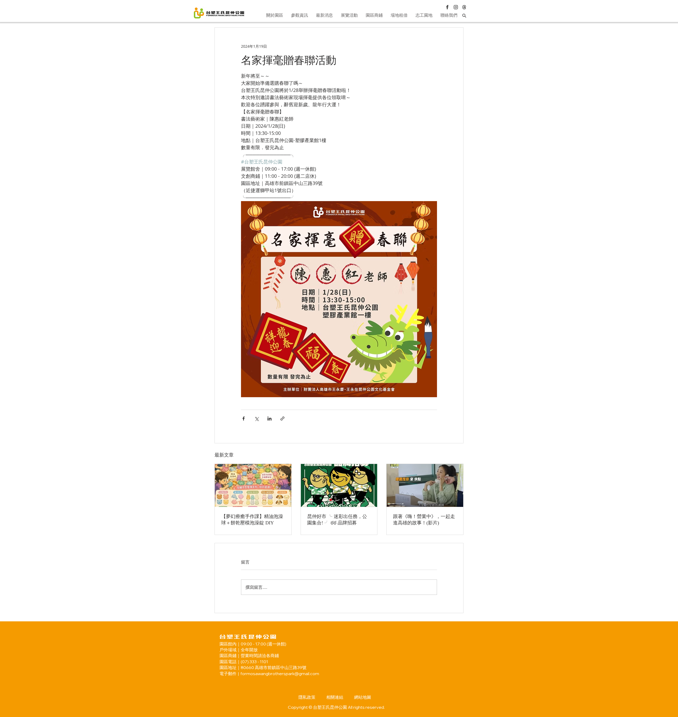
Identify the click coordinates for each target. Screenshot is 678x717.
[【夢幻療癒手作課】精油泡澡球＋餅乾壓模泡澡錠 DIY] (253, 485)
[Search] (464, 15)
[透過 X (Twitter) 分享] (256, 418)
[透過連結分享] (282, 418)
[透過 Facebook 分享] (243, 418)
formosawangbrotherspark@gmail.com (279, 673)
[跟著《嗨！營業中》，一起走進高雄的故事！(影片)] (425, 485)
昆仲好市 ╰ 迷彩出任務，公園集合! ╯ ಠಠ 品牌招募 (337, 519)
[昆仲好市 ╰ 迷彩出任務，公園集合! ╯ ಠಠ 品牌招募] (339, 485)
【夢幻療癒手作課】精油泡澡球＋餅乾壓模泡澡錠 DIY (252, 519)
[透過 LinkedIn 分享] (269, 418)
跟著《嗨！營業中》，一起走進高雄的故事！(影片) (424, 519)
